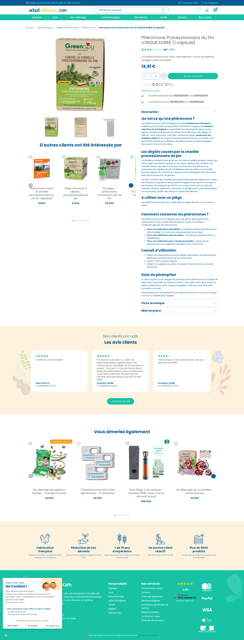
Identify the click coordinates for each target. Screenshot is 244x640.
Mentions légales (150, 600)
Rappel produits (150, 612)
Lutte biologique (117, 600)
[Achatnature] (48, 9)
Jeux (110, 592)
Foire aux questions (151, 596)
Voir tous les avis (121, 401)
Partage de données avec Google (22, 614)
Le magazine (211, 2)
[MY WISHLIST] (198, 9)
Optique (112, 588)
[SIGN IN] (207, 9)
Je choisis (32, 625)
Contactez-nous (189, 2)
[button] (6, 635)
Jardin (111, 604)
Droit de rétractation (153, 620)
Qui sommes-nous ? (152, 588)
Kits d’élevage (116, 596)
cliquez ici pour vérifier (148, 635)
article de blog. (165, 144)
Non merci (12, 625)
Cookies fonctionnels (17, 612)
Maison (112, 608)
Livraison (146, 592)
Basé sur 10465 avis (185, 601)
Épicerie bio (114, 613)
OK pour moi (52, 625)
